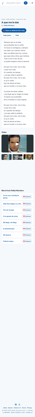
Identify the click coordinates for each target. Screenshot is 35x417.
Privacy (29, 408)
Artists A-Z (17, 408)
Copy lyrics (7, 35)
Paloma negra (8, 241)
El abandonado (8, 229)
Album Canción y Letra (18, 412)
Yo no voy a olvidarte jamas (11, 197)
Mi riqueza (7, 235)
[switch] (31, 3)
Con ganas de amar (10, 216)
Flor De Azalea (8, 210)
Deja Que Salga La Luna (12, 204)
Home (3, 19)
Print (17, 35)
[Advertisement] (17, 12)
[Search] (26, 3)
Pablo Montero (10, 19)
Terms (24, 408)
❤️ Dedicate (27, 196)
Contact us (29, 412)
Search (10, 408)
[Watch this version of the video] (6, 157)
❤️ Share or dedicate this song (14, 30)
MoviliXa (7, 412)
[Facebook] (16, 404)
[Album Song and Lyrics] (2, 3)
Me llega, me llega (10, 222)
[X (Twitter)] (19, 404)
